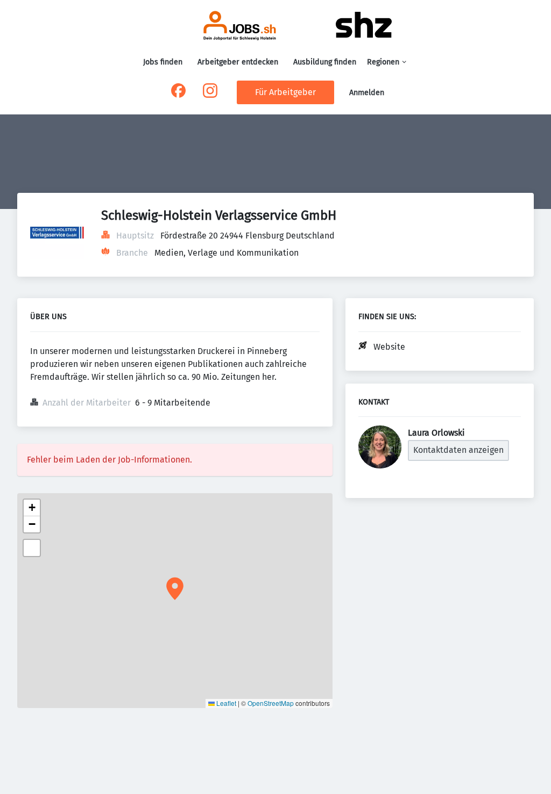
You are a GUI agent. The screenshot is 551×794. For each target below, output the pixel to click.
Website (389, 347)
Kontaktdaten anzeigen (458, 450)
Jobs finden (162, 62)
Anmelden (366, 92)
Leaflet (225, 703)
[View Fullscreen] (32, 548)
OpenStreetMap (271, 703)
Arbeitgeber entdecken (237, 62)
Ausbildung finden (324, 62)
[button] (175, 589)
